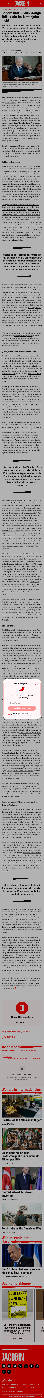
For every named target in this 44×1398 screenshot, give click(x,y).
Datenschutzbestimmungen (20, 715)
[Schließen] (37, 683)
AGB (25, 713)
